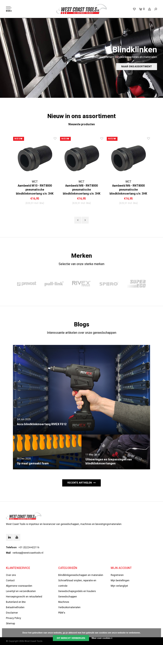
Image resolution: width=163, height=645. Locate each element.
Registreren (117, 575)
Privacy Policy (13, 618)
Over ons (11, 575)
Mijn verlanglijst (119, 585)
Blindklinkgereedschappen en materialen (80, 575)
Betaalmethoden (15, 607)
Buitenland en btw (16, 602)
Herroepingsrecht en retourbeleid (24, 596)
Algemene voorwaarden (19, 585)
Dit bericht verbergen (71, 638)
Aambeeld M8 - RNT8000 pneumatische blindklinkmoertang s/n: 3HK (35, 189)
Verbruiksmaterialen (69, 607)
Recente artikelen (79, 482)
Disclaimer (12, 612)
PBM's (61, 612)
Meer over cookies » (102, 638)
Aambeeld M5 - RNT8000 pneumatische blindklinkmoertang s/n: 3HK (128, 189)
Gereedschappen (67, 596)
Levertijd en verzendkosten (21, 591)
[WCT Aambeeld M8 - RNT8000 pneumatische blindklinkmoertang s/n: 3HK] (34, 158)
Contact (10, 580)
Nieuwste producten (81, 124)
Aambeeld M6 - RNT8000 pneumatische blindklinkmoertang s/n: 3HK (81, 189)
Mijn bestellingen (120, 580)
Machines (63, 602)
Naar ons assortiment (136, 66)
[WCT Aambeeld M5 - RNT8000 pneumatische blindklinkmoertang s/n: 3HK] (128, 158)
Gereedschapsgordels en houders (77, 591)
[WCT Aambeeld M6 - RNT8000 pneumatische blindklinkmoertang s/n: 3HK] (81, 158)
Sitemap (10, 623)
